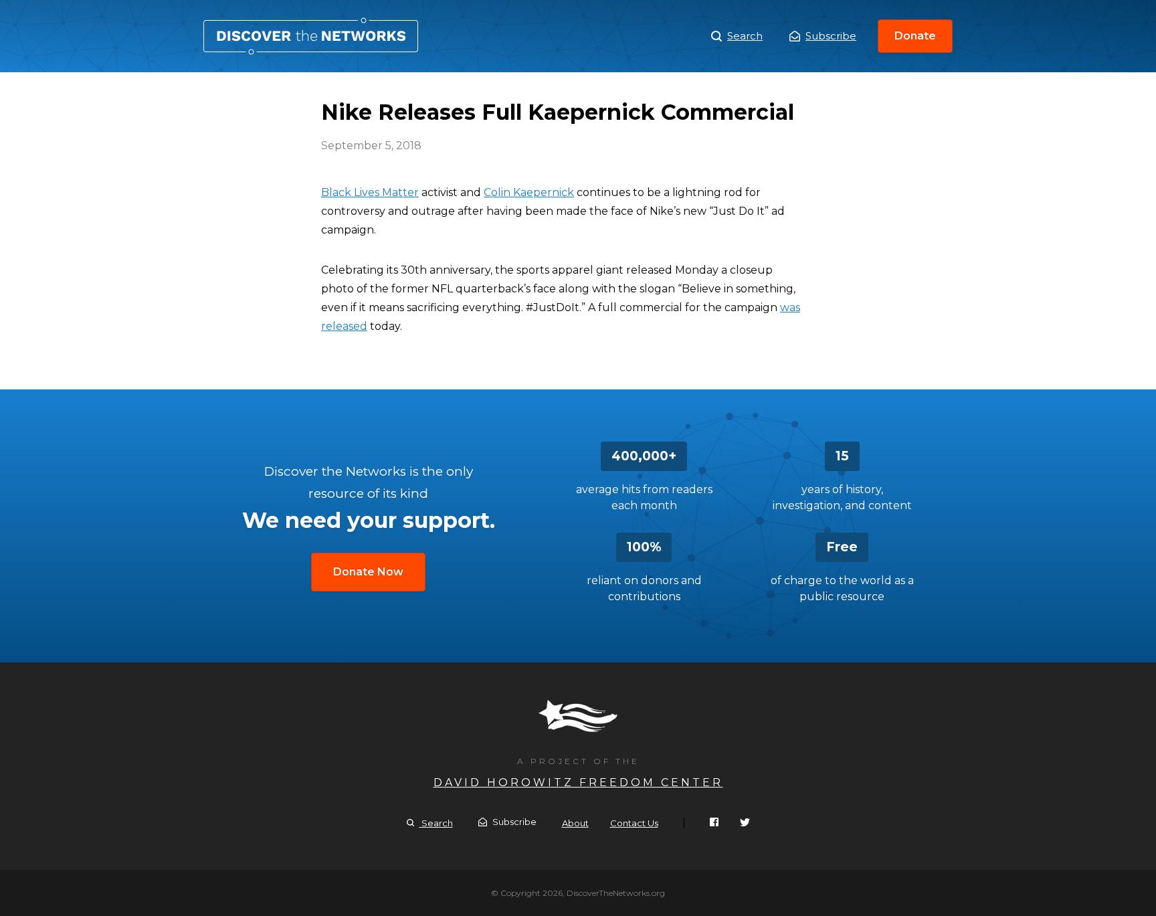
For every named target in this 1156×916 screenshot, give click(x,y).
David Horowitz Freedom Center (578, 782)
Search (745, 35)
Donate (915, 35)
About (575, 823)
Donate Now (368, 571)
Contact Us (634, 823)
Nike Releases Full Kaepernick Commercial (310, 36)
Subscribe (830, 35)
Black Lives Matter (370, 192)
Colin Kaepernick (529, 192)
